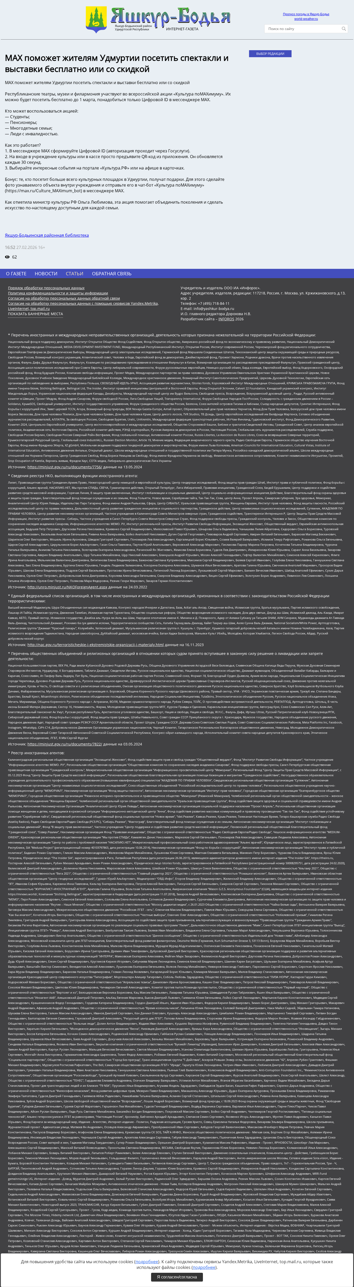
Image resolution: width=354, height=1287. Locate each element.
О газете (16, 273)
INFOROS (226, 318)
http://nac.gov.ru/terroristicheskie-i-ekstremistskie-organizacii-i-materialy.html (95, 644)
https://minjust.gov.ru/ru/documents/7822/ (64, 744)
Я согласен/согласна (177, 1277)
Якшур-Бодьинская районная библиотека (47, 235)
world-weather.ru (306, 19)
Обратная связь (112, 273)
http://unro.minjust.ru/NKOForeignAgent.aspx (67, 587)
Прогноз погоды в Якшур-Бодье (306, 14)
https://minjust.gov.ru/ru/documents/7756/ (64, 466)
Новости (46, 273)
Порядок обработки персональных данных (46, 287)
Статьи (74, 273)
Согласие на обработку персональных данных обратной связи (64, 298)
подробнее (147, 1261)
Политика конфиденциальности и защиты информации (58, 293)
